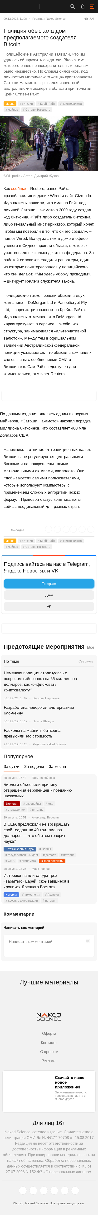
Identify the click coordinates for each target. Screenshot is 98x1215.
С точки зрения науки (19, 849)
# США (10, 861)
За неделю (34, 766)
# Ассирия (52, 894)
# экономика (28, 861)
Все (90, 647)
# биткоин (26, 103)
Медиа (10, 103)
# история (67, 855)
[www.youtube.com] (44, 1191)
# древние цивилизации (21, 900)
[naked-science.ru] (75, 1191)
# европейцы (32, 803)
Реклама (49, 1061)
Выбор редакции (52, 861)
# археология (31, 894)
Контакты (49, 1043)
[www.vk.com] (33, 1191)
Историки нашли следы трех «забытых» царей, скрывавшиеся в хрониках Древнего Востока (36, 881)
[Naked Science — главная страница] (24, 6)
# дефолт (49, 855)
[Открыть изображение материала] (49, 143)
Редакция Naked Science (49, 18)
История (11, 894)
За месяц (57, 766)
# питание (37, 809)
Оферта (49, 1033)
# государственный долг (21, 855)
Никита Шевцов (43, 721)
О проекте (49, 1052)
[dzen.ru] (54, 1191)
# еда (49, 803)
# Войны (45, 849)
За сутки (12, 766)
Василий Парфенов (46, 698)
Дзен (49, 595)
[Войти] (92, 7)
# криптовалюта (71, 103)
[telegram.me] (65, 1191)
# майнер (11, 109)
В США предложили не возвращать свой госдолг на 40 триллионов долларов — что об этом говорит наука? (37, 833)
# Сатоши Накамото (36, 109)
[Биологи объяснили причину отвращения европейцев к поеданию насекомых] (87, 790)
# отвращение (15, 809)
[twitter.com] (23, 1191)
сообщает (20, 188)
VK (49, 606)
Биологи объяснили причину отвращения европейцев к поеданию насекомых (38, 790)
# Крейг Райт (46, 103)
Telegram (49, 584)
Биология (11, 803)
